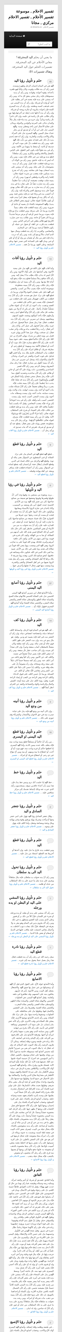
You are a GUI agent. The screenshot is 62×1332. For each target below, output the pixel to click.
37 (50, 583)
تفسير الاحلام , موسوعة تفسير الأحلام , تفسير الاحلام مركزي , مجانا (31, 16)
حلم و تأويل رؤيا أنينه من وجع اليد (27, 703)
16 (50, 732)
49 (50, 81)
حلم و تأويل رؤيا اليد (28, 80)
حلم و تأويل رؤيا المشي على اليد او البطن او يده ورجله (25, 902)
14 (50, 620)
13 (50, 258)
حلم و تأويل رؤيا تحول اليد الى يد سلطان (26, 869)
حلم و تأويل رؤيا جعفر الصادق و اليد (26, 808)
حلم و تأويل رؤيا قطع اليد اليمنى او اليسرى (27, 734)
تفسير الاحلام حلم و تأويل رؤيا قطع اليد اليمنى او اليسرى (32, 758)
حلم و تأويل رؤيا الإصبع (26, 1321)
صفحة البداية (16, 35)
